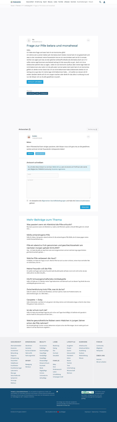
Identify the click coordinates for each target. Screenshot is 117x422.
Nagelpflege (43, 370)
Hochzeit (55, 353)
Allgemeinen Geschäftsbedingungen (54, 201)
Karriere (73, 2)
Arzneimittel (30, 93)
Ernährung (38, 2)
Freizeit (69, 348)
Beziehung (56, 346)
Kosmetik (42, 365)
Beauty (50, 2)
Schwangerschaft (58, 377)
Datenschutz (95, 412)
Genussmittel (71, 353)
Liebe (55, 2)
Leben (55, 372)
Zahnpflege (43, 378)
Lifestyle (67, 2)
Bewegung (28, 364)
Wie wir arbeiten (101, 362)
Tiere (68, 365)
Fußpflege (43, 348)
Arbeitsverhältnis (84, 348)
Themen (18, 6)
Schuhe (42, 373)
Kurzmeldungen (82, 2)
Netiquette (99, 350)
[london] (29, 137)
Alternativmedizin (16, 346)
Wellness (13, 383)
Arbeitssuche (83, 346)
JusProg (83, 398)
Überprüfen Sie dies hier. (63, 405)
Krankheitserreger (16, 368)
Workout (28, 367)
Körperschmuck (44, 363)
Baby (54, 364)
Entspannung (15, 358)
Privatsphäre (102, 412)
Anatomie (14, 348)
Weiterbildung (83, 355)
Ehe (54, 350)
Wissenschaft (71, 370)
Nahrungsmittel (30, 355)
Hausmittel (14, 360)
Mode (41, 368)
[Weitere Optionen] (88, 40)
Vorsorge (13, 380)
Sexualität (56, 355)
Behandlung (14, 353)
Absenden (85, 207)
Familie (60, 2)
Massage (13, 373)
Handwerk (70, 355)
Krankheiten (14, 365)
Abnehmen (28, 346)
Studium (81, 353)
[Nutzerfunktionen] (104, 2)
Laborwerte (14, 370)
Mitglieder (99, 348)
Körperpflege (44, 360)
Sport (45, 2)
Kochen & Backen (30, 350)
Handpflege (43, 355)
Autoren (98, 359)
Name (29, 174)
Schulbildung (57, 374)
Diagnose (13, 355)
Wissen (81, 358)
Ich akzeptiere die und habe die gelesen (60, 202)
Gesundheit (30, 2)
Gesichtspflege (44, 350)
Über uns (100, 355)
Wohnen (69, 373)
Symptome (14, 378)
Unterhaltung (71, 368)
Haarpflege (43, 353)
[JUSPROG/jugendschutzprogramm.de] (87, 392)
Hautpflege (43, 358)
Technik (69, 363)
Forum (91, 2)
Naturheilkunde (15, 375)
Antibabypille (28, 6)
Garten (69, 350)
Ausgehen (70, 346)
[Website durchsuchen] (100, 2)
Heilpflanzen (14, 363)
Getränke (28, 348)
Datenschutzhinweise (82, 201)
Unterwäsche (44, 375)
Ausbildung (82, 350)
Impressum (88, 412)
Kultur (69, 358)
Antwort (30, 180)
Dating (55, 348)
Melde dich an (56, 167)
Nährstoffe (28, 353)
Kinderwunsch (57, 369)
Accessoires (43, 346)
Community (99, 346)
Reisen (69, 360)
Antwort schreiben (35, 82)
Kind (54, 367)
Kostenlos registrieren (58, 169)
